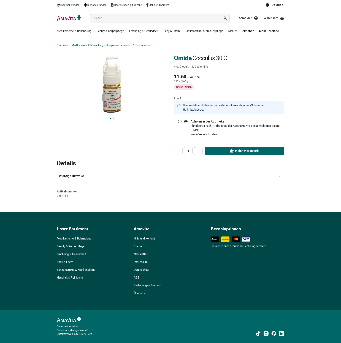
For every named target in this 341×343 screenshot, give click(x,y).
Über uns (139, 293)
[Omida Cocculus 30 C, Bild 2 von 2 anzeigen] (113, 118)
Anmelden (245, 18)
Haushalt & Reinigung (70, 277)
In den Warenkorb (247, 151)
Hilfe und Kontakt (144, 238)
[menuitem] (74, 31)
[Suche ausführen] (225, 18)
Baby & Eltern (65, 262)
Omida (183, 58)
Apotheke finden (70, 5)
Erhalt (177, 98)
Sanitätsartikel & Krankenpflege (76, 269)
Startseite (62, 45)
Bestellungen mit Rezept (128, 5)
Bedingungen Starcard (147, 285)
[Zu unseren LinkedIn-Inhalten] (281, 333)
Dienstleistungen (97, 5)
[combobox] (155, 18)
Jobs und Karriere (159, 5)
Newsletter (140, 254)
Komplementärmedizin (119, 45)
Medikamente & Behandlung (87, 45)
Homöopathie (142, 45)
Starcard (139, 246)
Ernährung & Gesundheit (71, 254)
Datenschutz (141, 269)
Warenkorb (271, 18)
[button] (274, 5)
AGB (136, 277)
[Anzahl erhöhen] (198, 151)
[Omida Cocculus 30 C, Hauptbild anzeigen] (110, 118)
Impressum (141, 262)
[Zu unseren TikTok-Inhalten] (258, 333)
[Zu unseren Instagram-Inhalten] (266, 333)
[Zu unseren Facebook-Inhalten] (273, 333)
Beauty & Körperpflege (71, 246)
